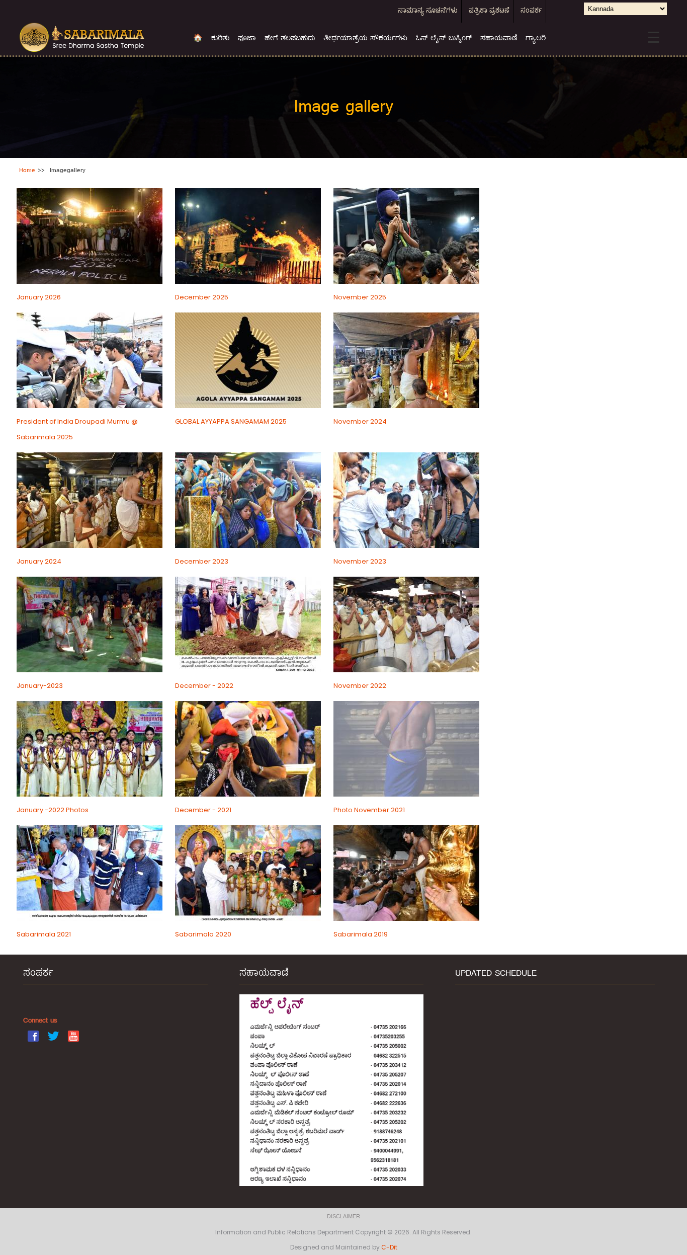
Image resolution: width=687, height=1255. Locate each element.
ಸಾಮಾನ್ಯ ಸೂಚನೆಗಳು (428, 11)
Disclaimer (343, 1217)
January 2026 (39, 297)
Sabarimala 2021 (44, 934)
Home (27, 170)
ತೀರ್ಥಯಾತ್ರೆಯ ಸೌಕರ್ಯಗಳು (365, 38)
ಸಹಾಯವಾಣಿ (498, 38)
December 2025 (201, 297)
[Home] (98, 38)
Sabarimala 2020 (203, 934)
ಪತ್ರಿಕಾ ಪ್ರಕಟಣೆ (489, 11)
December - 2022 (204, 685)
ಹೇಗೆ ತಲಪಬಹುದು (290, 38)
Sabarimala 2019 (360, 934)
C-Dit (389, 1247)
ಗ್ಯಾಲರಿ (536, 38)
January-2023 (40, 685)
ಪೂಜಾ (247, 38)
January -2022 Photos (53, 810)
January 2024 (39, 561)
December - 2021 (203, 810)
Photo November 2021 (369, 810)
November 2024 (360, 421)
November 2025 (359, 297)
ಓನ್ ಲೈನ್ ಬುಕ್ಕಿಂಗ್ (444, 38)
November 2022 (359, 685)
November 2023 (359, 561)
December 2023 (201, 561)
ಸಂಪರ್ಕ (531, 11)
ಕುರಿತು (220, 38)
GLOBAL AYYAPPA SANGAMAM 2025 (231, 421)
